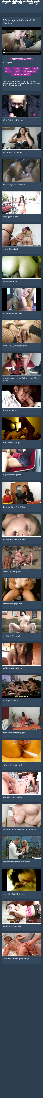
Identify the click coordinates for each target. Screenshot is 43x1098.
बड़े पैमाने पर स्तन (29, 71)
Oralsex (16, 68)
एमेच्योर (26, 68)
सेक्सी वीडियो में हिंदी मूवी (20, 2)
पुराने (17, 71)
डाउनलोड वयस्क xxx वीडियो (21, 59)
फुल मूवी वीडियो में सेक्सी (21, 74)
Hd (7, 68)
